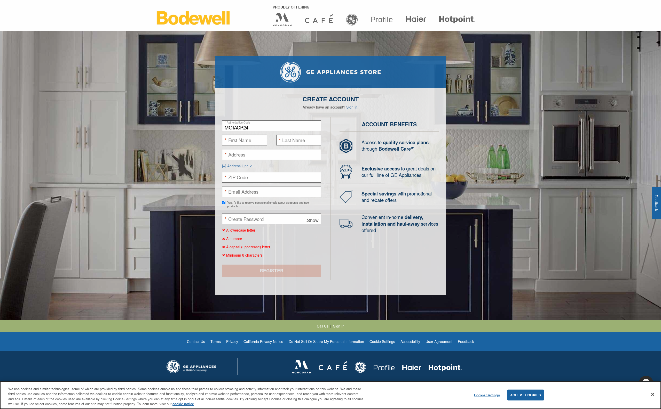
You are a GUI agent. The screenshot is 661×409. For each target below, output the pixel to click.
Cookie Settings (487, 394)
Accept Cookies (525, 394)
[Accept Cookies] (652, 394)
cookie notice (183, 403)
